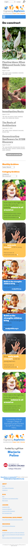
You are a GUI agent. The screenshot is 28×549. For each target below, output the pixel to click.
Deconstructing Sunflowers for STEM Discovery (13, 139)
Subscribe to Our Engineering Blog (10, 498)
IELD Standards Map (7, 513)
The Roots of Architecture (9, 124)
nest (7, 118)
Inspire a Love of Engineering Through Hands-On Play (13, 535)
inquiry (6, 72)
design (15, 116)
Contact (19, 2)
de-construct (11, 116)
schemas (14, 148)
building (6, 130)
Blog (3, 496)
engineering (15, 130)
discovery (22, 147)
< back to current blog (14, 155)
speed (9, 74)
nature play (4, 74)
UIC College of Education (8, 488)
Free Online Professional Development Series (12, 519)
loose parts (21, 130)
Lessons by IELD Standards (8, 511)
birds (6, 116)
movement (20, 72)
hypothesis (20, 116)
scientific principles (20, 148)
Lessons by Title (6, 507)
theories (17, 118)
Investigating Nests (13, 111)
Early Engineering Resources (8, 526)
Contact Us (4, 490)
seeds (3, 150)
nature (3, 118)
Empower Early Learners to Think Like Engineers (13, 532)
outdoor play (11, 118)
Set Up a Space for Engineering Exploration (12, 537)
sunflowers (8, 150)
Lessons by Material (6, 509)
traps (8, 131)
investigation (15, 72)
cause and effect (9, 147)
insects (10, 72)
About (3, 486)
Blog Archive (5, 500)
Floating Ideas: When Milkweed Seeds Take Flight (13, 65)
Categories (5, 174)
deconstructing (16, 147)
